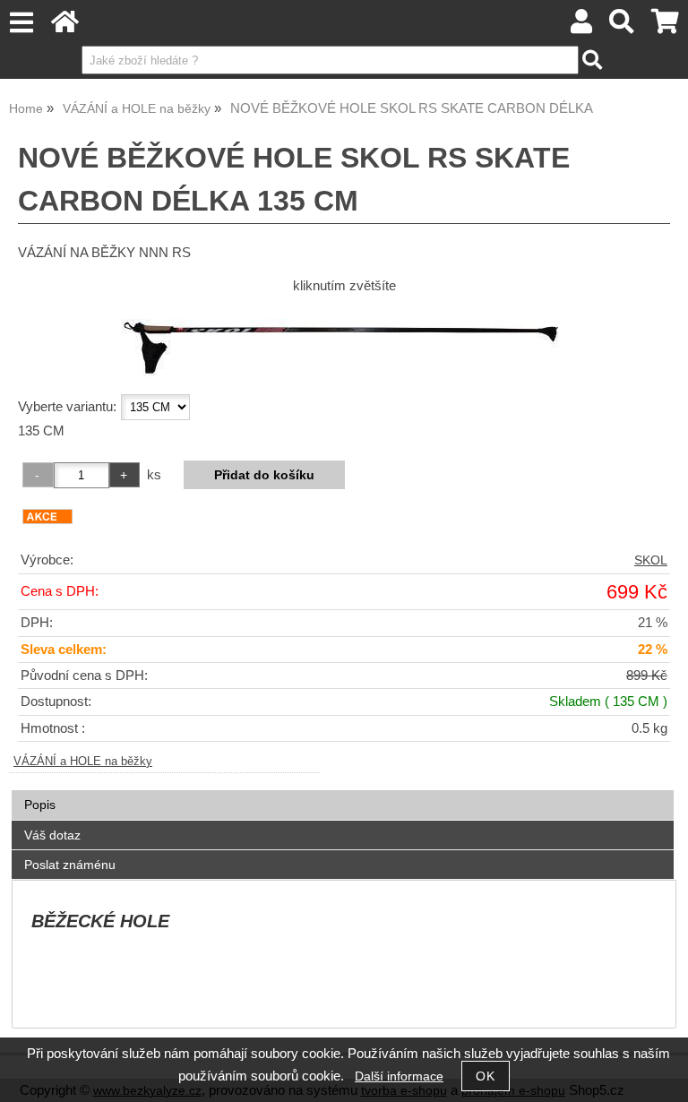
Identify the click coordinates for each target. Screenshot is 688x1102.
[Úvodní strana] (65, 26)
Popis (40, 804)
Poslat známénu (70, 864)
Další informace (399, 1076)
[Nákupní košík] (665, 26)
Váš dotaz (52, 835)
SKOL (650, 560)
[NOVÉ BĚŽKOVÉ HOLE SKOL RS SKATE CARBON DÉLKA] (344, 341)
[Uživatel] (581, 26)
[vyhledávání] (622, 26)
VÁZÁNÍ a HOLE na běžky (82, 761)
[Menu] (21, 23)
